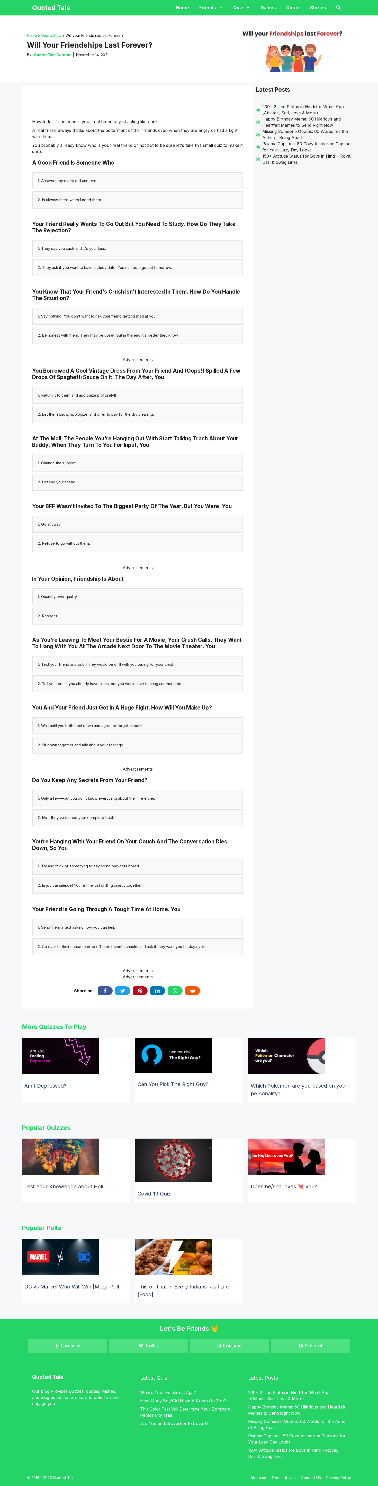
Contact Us (311, 1477)
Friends (207, 7)
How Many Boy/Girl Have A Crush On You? (183, 1400)
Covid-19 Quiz (154, 1194)
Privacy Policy (338, 1477)
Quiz (238, 7)
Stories (318, 7)
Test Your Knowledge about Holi (63, 1186)
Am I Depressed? (45, 1086)
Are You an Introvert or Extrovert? (174, 1423)
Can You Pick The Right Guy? (173, 1084)
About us (258, 1477)
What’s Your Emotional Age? (168, 1392)
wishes (108, 1391)
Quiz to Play (51, 35)
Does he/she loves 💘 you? (284, 1186)
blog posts (51, 1397)
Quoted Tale (51, 8)
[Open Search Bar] (338, 7)
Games (268, 7)
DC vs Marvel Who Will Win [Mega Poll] (72, 1287)
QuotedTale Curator (52, 55)
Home (182, 7)
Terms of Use (283, 1477)
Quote (293, 7)
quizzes (76, 1391)
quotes (92, 1391)
